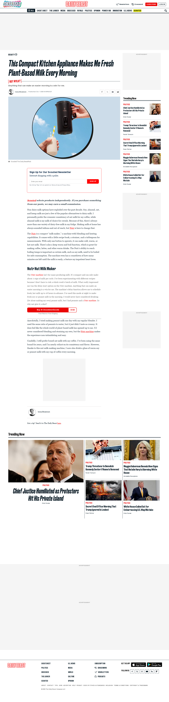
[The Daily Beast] (77, 4)
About (43, 685)
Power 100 (106, 11)
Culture (71, 677)
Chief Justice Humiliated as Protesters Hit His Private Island (46, 494)
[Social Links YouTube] (147, 672)
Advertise (67, 685)
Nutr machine (37, 275)
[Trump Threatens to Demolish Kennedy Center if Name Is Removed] (155, 131)
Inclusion (109, 685)
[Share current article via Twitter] (107, 92)
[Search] (166, 10)
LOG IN (162, 4)
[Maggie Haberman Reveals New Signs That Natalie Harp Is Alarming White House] (155, 164)
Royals (80, 11)
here (59, 423)
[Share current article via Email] (112, 92)
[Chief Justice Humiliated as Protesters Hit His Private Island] (155, 114)
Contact (50, 685)
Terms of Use (56, 185)
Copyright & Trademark (139, 685)
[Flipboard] (157, 672)
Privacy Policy (66, 185)
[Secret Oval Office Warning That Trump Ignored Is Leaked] (155, 149)
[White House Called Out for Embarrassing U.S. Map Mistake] (155, 181)
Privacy (79, 685)
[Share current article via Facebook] (102, 92)
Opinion (97, 11)
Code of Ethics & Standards (94, 685)
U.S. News (128, 11)
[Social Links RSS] (152, 672)
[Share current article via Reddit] (118, 92)
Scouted (137, 11)
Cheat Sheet (42, 11)
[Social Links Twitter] (137, 672)
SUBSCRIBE (151, 4)
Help (74, 685)
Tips (56, 685)
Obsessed (71, 11)
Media (62, 11)
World (70, 672)
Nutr (72, 228)
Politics (88, 11)
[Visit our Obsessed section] (20, 4)
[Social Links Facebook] (132, 672)
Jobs (60, 685)
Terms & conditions (121, 685)
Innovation (117, 11)
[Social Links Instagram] (142, 672)
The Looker (54, 11)
